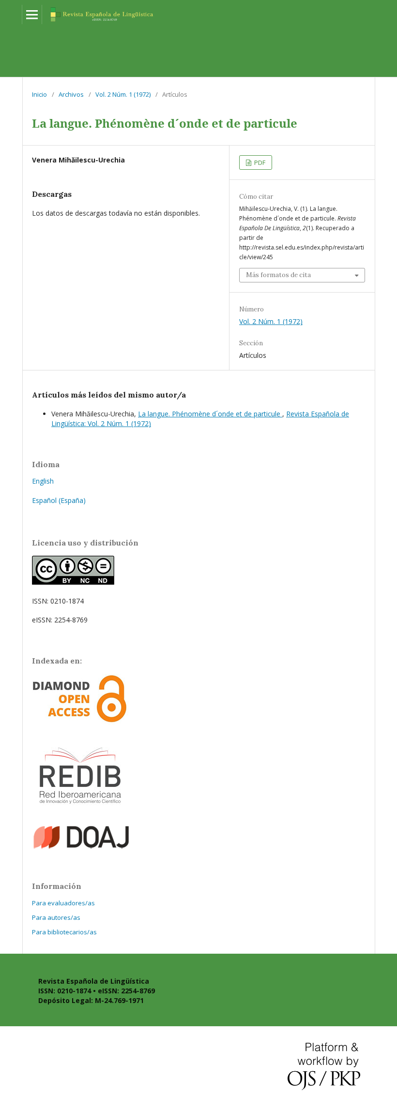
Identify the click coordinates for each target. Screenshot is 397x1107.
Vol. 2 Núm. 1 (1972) (123, 94)
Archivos (71, 94)
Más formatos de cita (278, 275)
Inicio (39, 94)
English (43, 481)
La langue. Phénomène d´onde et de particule (210, 413)
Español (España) (59, 500)
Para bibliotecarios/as (64, 932)
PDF (259, 162)
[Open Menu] (32, 14)
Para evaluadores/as (63, 903)
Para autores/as (56, 917)
